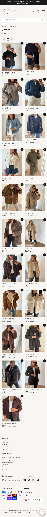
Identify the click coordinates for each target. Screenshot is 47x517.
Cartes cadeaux (7, 449)
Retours (4, 469)
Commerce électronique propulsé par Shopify (20, 512)
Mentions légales (7, 462)
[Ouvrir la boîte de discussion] (42, 512)
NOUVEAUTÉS (6, 442)
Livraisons (5, 464)
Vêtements (5, 444)
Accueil (4, 26)
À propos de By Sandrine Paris (11, 457)
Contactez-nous (7, 467)
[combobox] (23, 20)
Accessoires (6, 447)
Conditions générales (9, 460)
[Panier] (38, 11)
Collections (12, 26)
